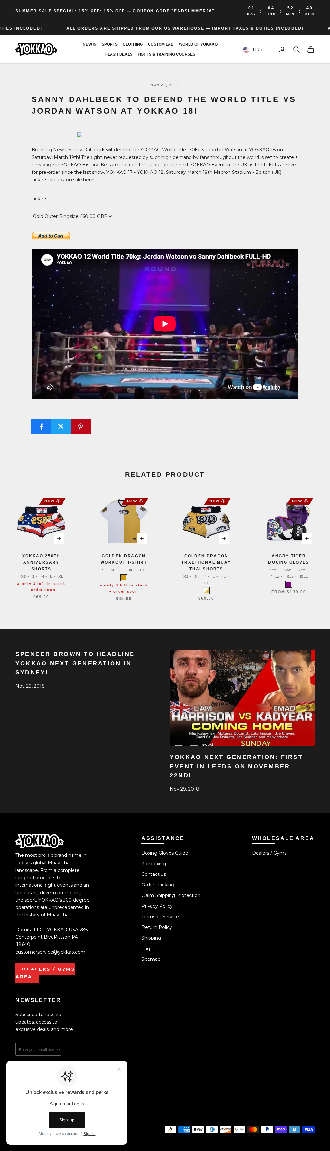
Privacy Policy (157, 906)
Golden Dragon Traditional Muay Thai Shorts (206, 562)
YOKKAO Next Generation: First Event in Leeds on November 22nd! (236, 766)
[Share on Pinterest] (80, 426)
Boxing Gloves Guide (164, 853)
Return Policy (156, 927)
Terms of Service (160, 917)
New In (90, 44)
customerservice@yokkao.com (50, 952)
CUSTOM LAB (161, 44)
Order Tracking (157, 885)
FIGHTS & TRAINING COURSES (166, 54)
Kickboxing (153, 863)
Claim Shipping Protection (170, 895)
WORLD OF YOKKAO (198, 44)
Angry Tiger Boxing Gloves (288, 559)
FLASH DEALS (118, 54)
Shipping (151, 938)
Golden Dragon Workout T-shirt (124, 559)
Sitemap (150, 959)
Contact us (153, 874)
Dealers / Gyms (269, 853)
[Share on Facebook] (41, 426)
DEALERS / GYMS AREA (45, 972)
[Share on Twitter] (61, 426)
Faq (145, 948)
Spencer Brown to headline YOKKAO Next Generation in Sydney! (75, 663)
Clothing (133, 44)
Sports (110, 44)
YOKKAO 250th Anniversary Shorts (41, 562)
